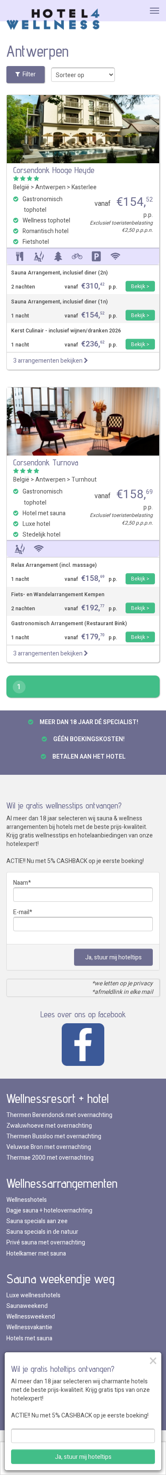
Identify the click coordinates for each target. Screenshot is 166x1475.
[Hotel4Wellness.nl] (53, 20)
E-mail (21, 912)
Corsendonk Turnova (45, 462)
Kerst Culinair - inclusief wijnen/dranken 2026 (66, 331)
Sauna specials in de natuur (42, 1231)
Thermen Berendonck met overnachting (59, 1115)
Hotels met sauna (29, 1338)
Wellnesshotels (26, 1199)
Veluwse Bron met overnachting (48, 1147)
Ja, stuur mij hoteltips (113, 957)
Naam (20, 882)
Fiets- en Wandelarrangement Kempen (57, 594)
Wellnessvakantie (29, 1327)
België (21, 187)
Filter (28, 74)
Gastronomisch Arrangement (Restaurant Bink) (69, 623)
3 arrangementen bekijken (48, 360)
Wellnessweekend (30, 1316)
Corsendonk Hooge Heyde (53, 170)
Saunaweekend (27, 1306)
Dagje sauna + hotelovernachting (49, 1210)
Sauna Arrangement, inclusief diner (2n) (59, 273)
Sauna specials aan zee (37, 1221)
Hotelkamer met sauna (36, 1253)
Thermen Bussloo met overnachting (53, 1136)
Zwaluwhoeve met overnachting (49, 1125)
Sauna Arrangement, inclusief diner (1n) (59, 302)
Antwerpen (50, 187)
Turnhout (84, 479)
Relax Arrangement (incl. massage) (54, 565)
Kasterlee (84, 187)
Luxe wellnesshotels (33, 1295)
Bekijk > (140, 286)
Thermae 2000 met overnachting (50, 1157)
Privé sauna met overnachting (45, 1242)
